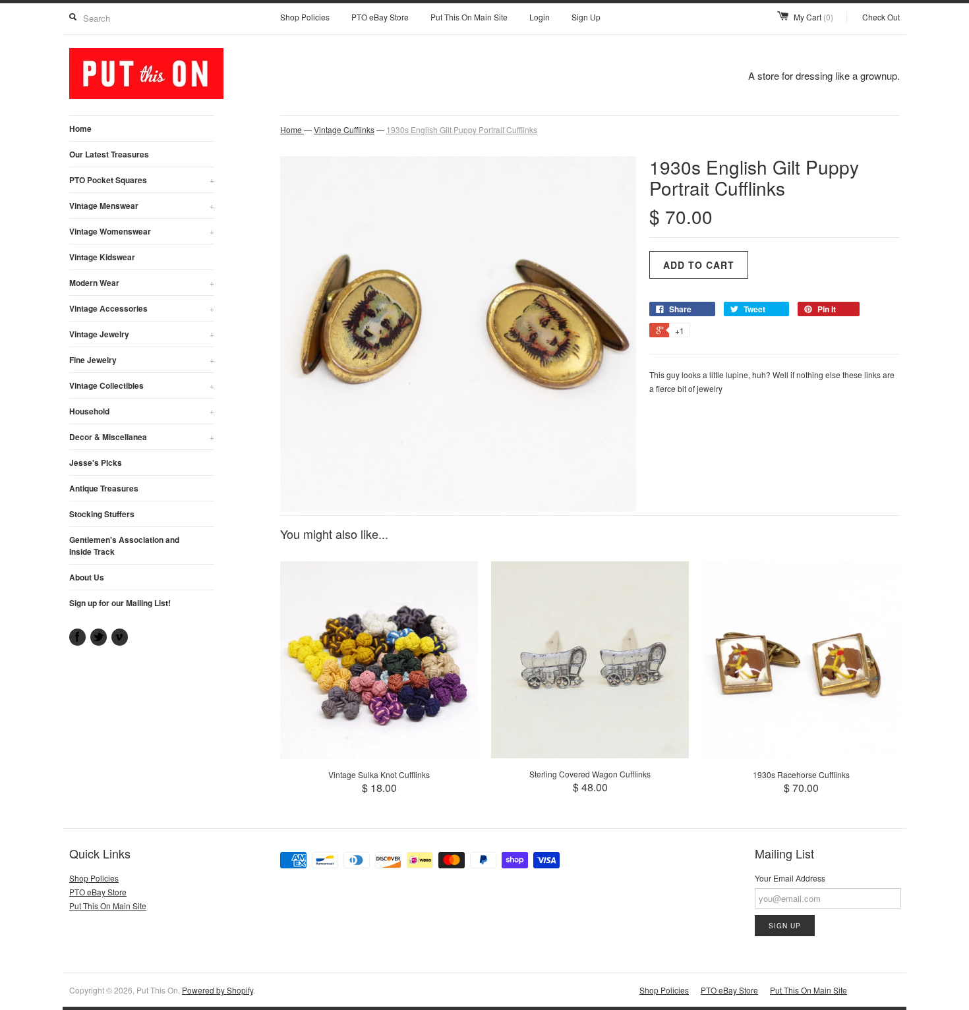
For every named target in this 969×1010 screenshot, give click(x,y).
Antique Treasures (103, 488)
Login (539, 16)
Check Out (881, 16)
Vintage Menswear (141, 205)
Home (80, 128)
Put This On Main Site (469, 16)
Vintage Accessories (141, 308)
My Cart (813, 16)
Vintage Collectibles (141, 385)
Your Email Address (790, 878)
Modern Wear (141, 283)
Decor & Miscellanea (141, 437)
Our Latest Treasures (109, 154)
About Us (86, 577)
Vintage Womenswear (141, 231)
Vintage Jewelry (141, 334)
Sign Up (586, 16)
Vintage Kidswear (102, 257)
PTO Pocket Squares (141, 180)
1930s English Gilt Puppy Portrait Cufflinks (461, 129)
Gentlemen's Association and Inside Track (124, 545)
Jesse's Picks (95, 462)
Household (141, 411)
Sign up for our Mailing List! (120, 603)
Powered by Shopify (217, 990)
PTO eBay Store (380, 16)
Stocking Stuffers (101, 514)
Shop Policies (305, 16)
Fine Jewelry (141, 360)
